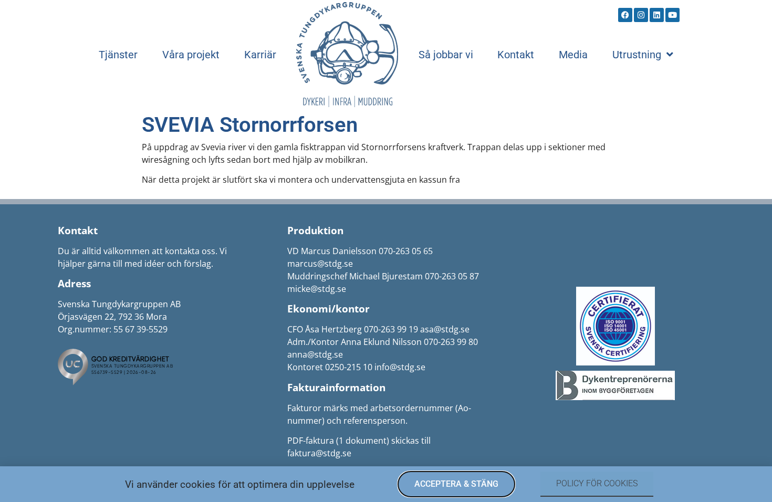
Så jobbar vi (446, 54)
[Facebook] (625, 15)
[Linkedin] (657, 15)
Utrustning (636, 54)
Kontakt (515, 54)
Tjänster (118, 54)
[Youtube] (672, 15)
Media (573, 54)
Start (347, 54)
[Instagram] (641, 15)
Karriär (260, 54)
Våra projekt (191, 54)
